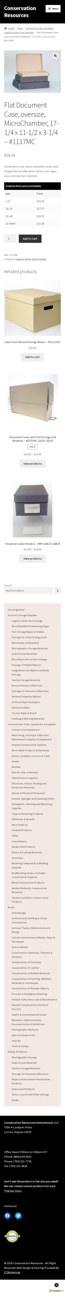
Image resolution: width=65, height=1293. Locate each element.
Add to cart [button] (32, 357)
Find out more (12, 1190)
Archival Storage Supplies (39, 28)
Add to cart (30, 238)
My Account (11, 1287)
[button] (55, 56)
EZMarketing (12, 1272)
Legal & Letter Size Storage (19, 32)
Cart (50, 1283)
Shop (20, 28)
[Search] (58, 590)
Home (11, 28)
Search (8, 585)
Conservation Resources (20, 12)
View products (32, 463)
